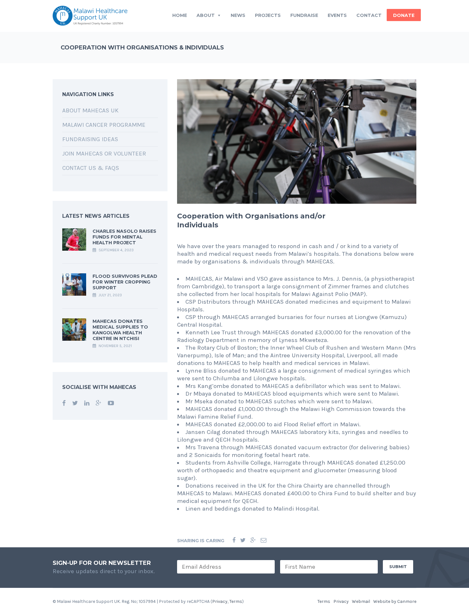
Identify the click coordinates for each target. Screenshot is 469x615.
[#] (75, 403)
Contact (369, 15)
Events (337, 15)
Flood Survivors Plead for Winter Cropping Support (125, 282)
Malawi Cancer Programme (103, 124)
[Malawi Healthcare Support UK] (90, 15)
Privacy (219, 601)
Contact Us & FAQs (90, 167)
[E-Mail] (263, 540)
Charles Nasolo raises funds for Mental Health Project (124, 237)
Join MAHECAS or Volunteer (104, 153)
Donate (403, 15)
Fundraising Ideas (90, 139)
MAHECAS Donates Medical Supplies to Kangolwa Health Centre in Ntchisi (120, 329)
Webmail (361, 601)
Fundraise (304, 15)
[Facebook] (233, 540)
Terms (235, 601)
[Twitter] (243, 540)
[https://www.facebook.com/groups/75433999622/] (64, 403)
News (238, 15)
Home (179, 15)
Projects (268, 15)
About (206, 15)
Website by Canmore (394, 601)
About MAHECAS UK (90, 110)
